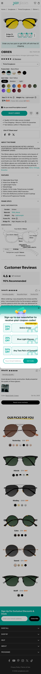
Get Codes (30, 361)
